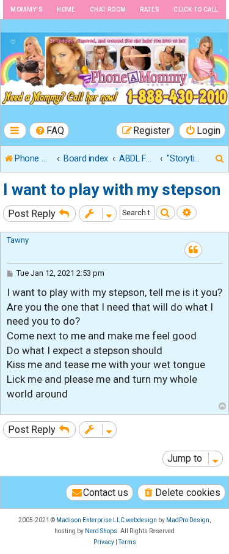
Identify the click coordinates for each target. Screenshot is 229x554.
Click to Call (195, 9)
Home (66, 9)
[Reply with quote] (193, 250)
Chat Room (108, 9)
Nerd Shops (101, 531)
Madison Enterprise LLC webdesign (106, 520)
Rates (149, 9)
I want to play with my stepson (111, 189)
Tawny (18, 240)
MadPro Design (187, 520)
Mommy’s (26, 9)
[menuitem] (49, 130)
